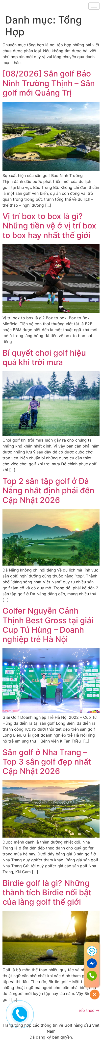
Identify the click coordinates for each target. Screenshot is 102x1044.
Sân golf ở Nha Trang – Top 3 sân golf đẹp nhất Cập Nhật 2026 (46, 761)
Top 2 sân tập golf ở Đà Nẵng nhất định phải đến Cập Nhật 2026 (48, 490)
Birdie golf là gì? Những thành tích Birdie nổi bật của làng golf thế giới (46, 892)
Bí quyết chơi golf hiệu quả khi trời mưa (44, 357)
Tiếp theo (88, 1010)
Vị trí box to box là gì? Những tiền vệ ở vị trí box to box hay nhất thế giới (49, 225)
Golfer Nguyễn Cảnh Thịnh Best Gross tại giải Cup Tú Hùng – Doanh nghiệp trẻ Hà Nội (47, 625)
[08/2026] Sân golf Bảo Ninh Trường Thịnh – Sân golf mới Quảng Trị (48, 83)
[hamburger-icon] (94, 6)
